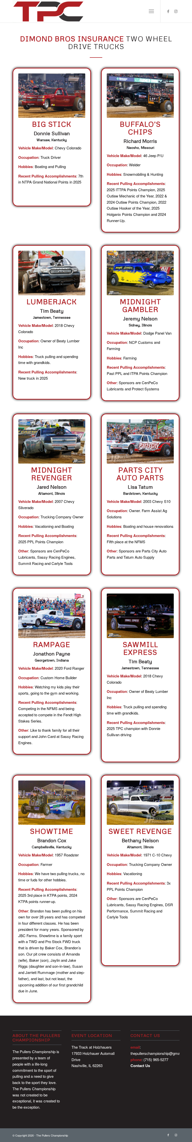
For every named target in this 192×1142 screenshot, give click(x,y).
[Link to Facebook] (168, 11)
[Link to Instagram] (176, 11)
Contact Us (140, 1065)
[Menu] (151, 11)
